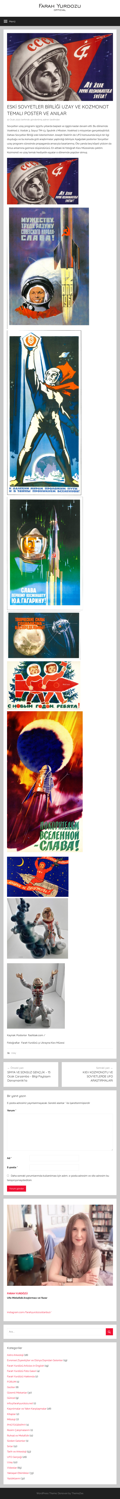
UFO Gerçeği (14, 1457)
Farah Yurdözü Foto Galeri (21, 1371)
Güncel (11, 1397)
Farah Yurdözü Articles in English (25, 1365)
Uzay (13, 1053)
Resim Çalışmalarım (18, 1430)
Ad (9, 1158)
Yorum (11, 1110)
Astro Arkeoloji (15, 1355)
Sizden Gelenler (16, 1440)
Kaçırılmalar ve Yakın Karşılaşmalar (26, 1408)
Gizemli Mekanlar (17, 1392)
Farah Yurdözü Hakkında (21, 1376)
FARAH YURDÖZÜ (17, 1293)
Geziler (11, 1387)
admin (46, 119)
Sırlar (10, 1446)
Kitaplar (11, 1414)
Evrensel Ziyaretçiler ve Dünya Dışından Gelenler (35, 1360)
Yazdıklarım (13, 1478)
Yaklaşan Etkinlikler (18, 1473)
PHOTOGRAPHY (16, 1424)
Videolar (12, 1467)
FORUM (11, 1381)
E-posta (12, 1167)
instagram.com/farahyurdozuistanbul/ (29, 1312)
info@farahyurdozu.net (20, 1403)
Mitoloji (11, 1419)
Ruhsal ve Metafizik (18, 1435)
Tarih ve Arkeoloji (16, 1451)
